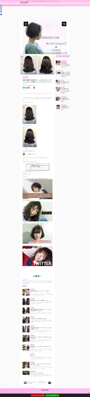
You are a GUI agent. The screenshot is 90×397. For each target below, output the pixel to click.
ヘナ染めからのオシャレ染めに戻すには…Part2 (38, 318)
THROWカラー (25, 280)
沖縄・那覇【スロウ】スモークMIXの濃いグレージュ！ (39, 300)
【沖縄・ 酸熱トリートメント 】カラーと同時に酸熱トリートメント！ (65, 65)
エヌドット (36, 280)
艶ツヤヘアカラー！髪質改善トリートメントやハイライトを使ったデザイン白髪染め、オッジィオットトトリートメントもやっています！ (45, 392)
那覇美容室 (27, 283)
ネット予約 (33, 5)
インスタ (56, 5)
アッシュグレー (33, 280)
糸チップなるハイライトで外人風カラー (37, 373)
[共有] (1, 14)
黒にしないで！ (32, 355)
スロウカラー (49, 280)
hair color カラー (25, 279)
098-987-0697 (24, 176)
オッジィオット (41, 280)
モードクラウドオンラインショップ (37, 395)
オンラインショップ (41, 5)
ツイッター (48, 5)
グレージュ (44, 280)
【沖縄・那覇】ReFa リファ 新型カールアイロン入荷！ (65, 99)
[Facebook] (1, 6)
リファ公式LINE (52, 395)
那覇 (24, 283)
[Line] (1, 8)
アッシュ (29, 280)
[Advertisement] (45, 13)
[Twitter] (1, 10)
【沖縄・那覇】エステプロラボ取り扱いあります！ (65, 108)
